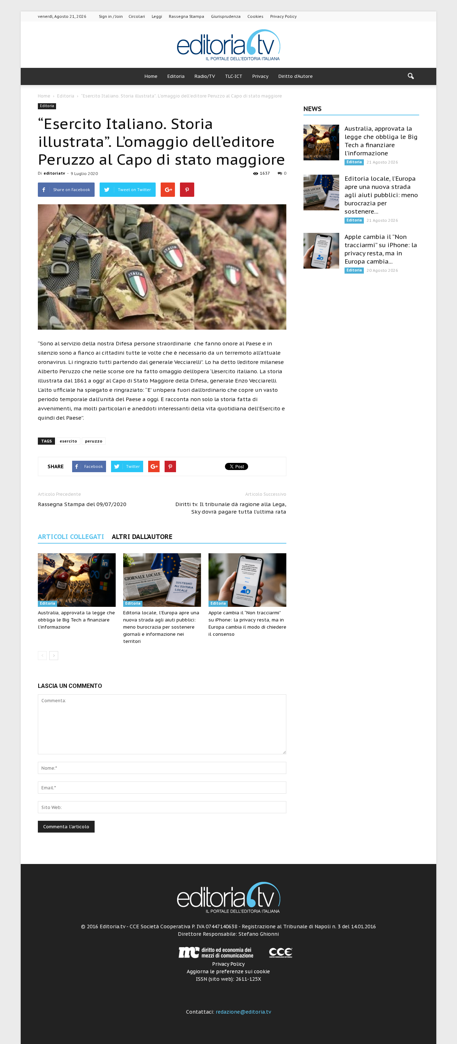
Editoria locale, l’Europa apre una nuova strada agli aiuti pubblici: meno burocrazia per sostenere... (381, 195)
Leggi (157, 16)
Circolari (137, 16)
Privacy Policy (283, 16)
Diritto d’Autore (295, 76)
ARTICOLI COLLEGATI (71, 537)
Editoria (176, 76)
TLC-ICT (233, 76)
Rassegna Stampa (186, 16)
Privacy (260, 76)
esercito (68, 441)
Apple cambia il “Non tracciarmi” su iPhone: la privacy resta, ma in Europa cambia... (381, 249)
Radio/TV (205, 76)
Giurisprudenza (226, 16)
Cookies (255, 16)
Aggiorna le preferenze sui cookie (228, 971)
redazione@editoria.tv (243, 1012)
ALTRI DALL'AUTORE (142, 537)
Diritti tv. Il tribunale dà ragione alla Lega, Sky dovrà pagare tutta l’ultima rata (230, 508)
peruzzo (93, 441)
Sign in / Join (111, 16)
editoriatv (54, 173)
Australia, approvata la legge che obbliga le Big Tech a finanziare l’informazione (76, 620)
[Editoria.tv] (228, 45)
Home (151, 76)
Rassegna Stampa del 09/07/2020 (82, 504)
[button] (410, 76)
